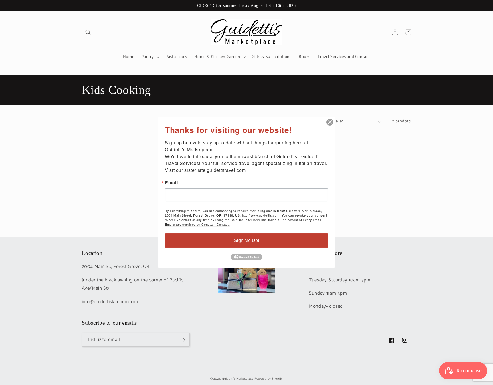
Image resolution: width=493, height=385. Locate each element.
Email (171, 182)
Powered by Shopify (268, 378)
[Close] (329, 122)
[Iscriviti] (182, 340)
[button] (88, 32)
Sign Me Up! (246, 240)
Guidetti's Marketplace (237, 378)
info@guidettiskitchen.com (110, 302)
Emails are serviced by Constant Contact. (197, 224)
